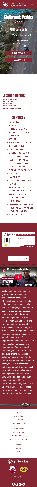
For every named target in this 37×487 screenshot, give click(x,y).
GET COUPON (18, 259)
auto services (18, 416)
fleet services (18, 419)
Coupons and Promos (18, 435)
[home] (4, 4)
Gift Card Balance (18, 432)
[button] (32, 4)
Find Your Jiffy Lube (18, 429)
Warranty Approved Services (18, 439)
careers (18, 445)
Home (18, 412)
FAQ (18, 452)
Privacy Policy (18, 480)
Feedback (18, 448)
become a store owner (18, 423)
